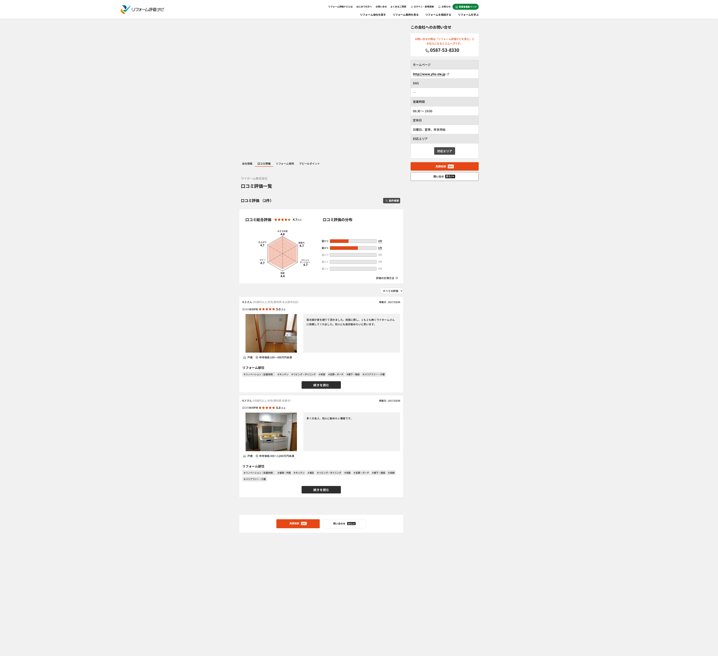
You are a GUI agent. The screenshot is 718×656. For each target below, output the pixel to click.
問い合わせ (344, 523)
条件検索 (394, 200)
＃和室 (321, 374)
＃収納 (391, 472)
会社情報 (247, 163)
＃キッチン (282, 374)
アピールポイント (309, 163)
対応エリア (444, 151)
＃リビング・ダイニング (303, 374)
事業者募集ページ (468, 6)
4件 (380, 241)
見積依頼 (297, 523)
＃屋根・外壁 (284, 472)
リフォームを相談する (438, 14)
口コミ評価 (263, 163)
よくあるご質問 (398, 6)
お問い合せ (381, 6)
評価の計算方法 (385, 278)
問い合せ (443, 176)
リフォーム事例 (285, 163)
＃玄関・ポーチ (335, 374)
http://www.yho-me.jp (429, 74)
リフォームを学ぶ (468, 14)
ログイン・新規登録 (424, 6)
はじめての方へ (364, 6)
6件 (380, 248)
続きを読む (321, 385)
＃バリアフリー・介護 (373, 374)
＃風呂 (310, 472)
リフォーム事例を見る (406, 14)
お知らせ (446, 6)
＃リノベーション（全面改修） (258, 374)
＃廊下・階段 (353, 374)
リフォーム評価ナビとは (340, 6)
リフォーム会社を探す (373, 14)
